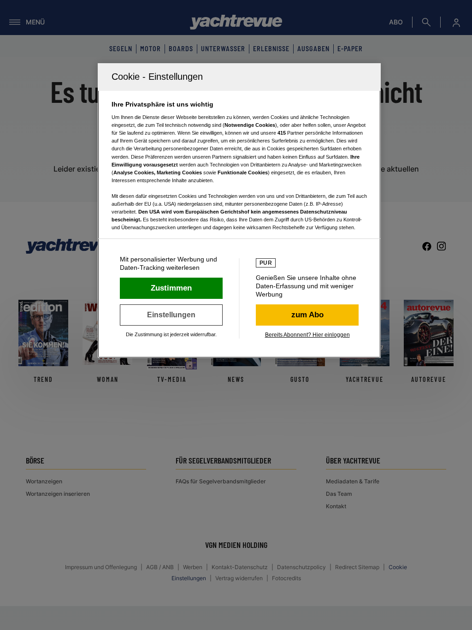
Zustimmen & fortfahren (171, 288)
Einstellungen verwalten (171, 315)
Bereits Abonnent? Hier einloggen (307, 335)
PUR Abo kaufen (307, 315)
